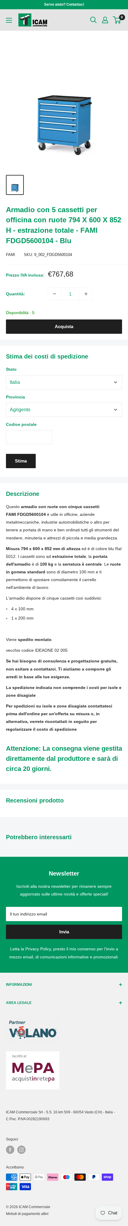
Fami (10, 254)
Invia (64, 931)
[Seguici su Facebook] (10, 1150)
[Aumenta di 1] (86, 294)
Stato (11, 369)
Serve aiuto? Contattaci (64, 4)
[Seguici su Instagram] (21, 1150)
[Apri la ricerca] (93, 20)
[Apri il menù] (9, 20)
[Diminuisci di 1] (54, 294)
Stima (21, 460)
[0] (117, 20)
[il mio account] (105, 20)
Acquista (64, 326)
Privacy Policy (38, 948)
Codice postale (21, 424)
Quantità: (15, 293)
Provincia (15, 397)
